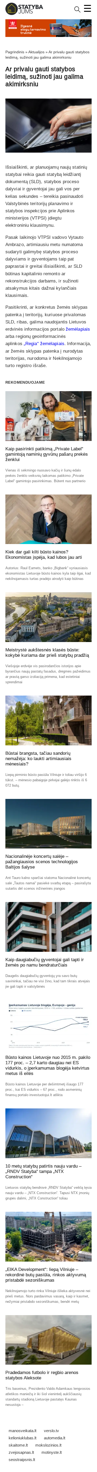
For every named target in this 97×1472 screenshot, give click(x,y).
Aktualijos (36, 52)
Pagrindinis (14, 52)
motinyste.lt (51, 1452)
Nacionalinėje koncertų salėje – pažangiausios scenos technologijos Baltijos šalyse (41, 862)
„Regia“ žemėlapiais (44, 343)
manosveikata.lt (22, 1430)
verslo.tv (51, 1430)
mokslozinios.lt (48, 1445)
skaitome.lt (18, 1445)
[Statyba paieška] (77, 11)
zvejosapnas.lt (21, 1452)
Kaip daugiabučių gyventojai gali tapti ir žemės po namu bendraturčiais (44, 962)
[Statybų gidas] (24, 14)
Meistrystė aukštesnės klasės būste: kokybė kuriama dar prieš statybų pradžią (47, 652)
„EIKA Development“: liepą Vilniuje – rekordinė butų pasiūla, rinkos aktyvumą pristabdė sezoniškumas (45, 1275)
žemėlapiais (78, 329)
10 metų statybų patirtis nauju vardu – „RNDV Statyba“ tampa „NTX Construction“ (43, 1171)
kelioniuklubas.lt (22, 1438)
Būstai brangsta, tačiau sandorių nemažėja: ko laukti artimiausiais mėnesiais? (38, 759)
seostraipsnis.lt (22, 1459)
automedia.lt (54, 1438)
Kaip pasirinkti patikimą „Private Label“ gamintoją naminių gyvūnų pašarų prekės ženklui (46, 454)
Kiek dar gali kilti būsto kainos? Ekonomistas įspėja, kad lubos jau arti (43, 554)
